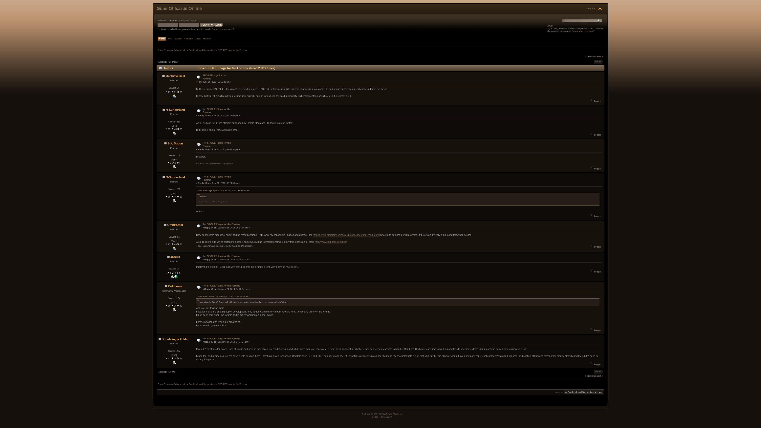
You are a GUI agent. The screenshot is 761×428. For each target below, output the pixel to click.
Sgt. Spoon (175, 143)
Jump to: (559, 392)
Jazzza (175, 256)
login (184, 20)
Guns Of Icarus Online (179, 8)
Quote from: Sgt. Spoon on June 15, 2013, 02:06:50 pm (223, 190)
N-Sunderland (175, 109)
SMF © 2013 (379, 414)
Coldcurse (175, 286)
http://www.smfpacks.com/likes (331, 242)
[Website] (176, 277)
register (193, 20)
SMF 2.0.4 (367, 414)
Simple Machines (394, 414)
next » (600, 56)
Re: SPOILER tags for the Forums (221, 224)
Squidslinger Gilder (175, 339)
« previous (590, 56)
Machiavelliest (175, 76)
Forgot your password (582, 31)
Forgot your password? (223, 29)
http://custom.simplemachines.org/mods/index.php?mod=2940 (346, 235)
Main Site (590, 8)
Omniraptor (175, 224)
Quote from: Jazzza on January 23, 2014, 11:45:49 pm (223, 296)
